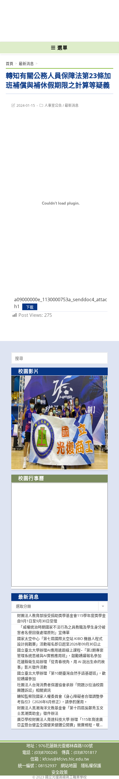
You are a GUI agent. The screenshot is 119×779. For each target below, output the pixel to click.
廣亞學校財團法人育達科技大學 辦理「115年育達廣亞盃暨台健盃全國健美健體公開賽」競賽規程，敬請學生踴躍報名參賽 (60, 722)
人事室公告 (53, 105)
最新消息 (72, 105)
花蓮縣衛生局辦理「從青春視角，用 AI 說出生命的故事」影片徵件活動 (61, 664)
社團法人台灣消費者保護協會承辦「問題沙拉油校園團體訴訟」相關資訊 (60, 687)
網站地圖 (69, 765)
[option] (59, 422)
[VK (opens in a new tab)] (69, 33)
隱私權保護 (91, 765)
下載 (30, 306)
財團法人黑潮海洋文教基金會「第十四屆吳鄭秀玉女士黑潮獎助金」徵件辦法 (60, 710)
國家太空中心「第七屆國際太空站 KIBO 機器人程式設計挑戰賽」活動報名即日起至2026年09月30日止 (60, 641)
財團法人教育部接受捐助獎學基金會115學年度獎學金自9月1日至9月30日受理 (61, 618)
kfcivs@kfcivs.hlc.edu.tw (65, 759)
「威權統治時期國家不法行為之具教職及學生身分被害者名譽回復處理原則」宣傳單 (61, 629)
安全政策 (59, 772)
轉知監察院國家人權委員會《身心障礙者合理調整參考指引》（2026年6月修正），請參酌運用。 (60, 699)
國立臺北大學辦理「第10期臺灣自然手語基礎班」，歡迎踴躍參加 (61, 676)
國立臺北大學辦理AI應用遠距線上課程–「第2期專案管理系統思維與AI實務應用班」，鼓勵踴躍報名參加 (60, 652)
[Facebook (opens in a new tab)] (49, 33)
